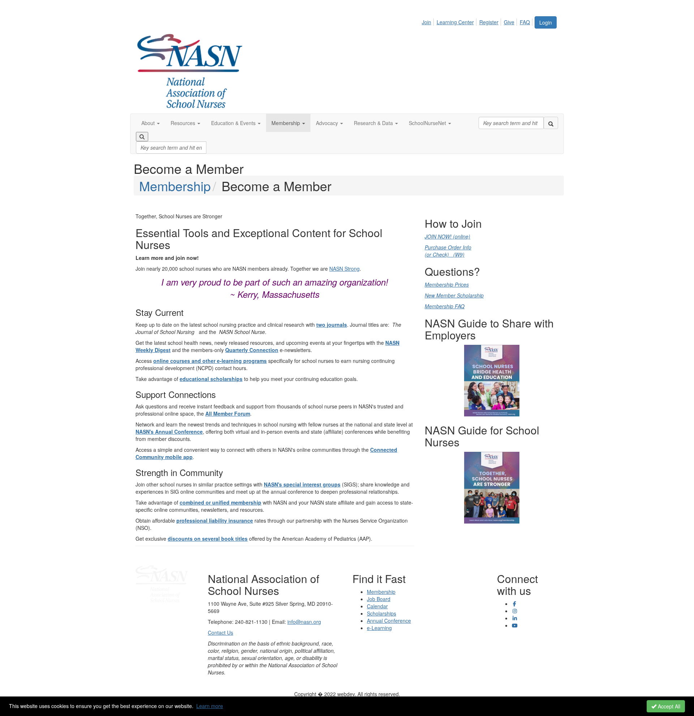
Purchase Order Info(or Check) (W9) (448, 251)
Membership (175, 185)
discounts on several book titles (208, 538)
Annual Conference (389, 620)
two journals (331, 324)
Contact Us (220, 632)
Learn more (209, 705)
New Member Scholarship (454, 295)
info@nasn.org (304, 621)
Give (509, 22)
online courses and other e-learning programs (210, 360)
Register (488, 22)
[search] (551, 123)
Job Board (378, 599)
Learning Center (455, 22)
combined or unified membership (220, 502)
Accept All (668, 706)
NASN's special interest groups (302, 484)
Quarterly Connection (251, 349)
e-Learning (379, 627)
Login (545, 22)
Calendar (377, 606)
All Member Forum (227, 413)
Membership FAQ (444, 306)
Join (426, 22)
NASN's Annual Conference (169, 431)
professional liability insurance (214, 520)
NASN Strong (344, 268)
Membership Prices (447, 284)
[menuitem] (428, 21)
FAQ (525, 22)
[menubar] (478, 21)
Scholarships (381, 613)
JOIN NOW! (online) (447, 236)
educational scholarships (211, 378)
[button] (150, 123)
